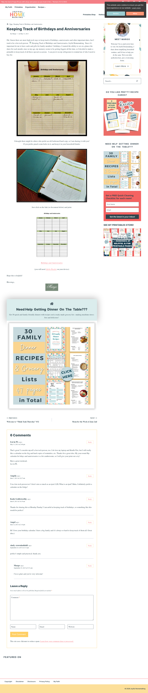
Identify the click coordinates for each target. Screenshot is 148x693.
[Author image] (8, 33)
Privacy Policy (44, 681)
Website (71, 627)
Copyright (8, 681)
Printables (19, 7)
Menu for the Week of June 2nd (84, 420)
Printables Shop (89, 15)
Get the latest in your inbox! (122, 216)
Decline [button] (116, 13)
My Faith (8, 7)
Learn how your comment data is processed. (57, 641)
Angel (12, 522)
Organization (30, 7)
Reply (90, 442)
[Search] (137, 81)
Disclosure (32, 681)
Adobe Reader (51, 269)
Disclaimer (20, 681)
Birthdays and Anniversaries (52, 263)
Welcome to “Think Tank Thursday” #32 (23, 420)
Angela (13, 475)
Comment (15, 597)
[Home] (7, 24)
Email (42, 627)
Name (13, 627)
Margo (14, 34)
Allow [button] (135, 13)
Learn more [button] (136, 8)
